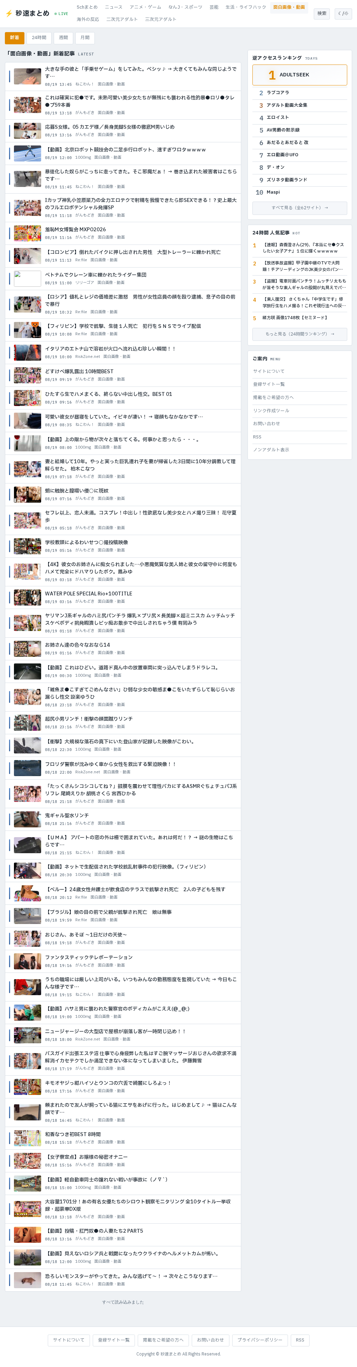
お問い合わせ (266, 424)
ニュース (114, 7)
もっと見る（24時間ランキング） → (300, 334)
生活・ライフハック (246, 7)
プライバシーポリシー (260, 1340)
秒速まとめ (170, 1354)
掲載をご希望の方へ (273, 398)
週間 (63, 38)
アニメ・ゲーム (145, 7)
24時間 (39, 38)
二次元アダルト (122, 19)
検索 (321, 13)
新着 (14, 38)
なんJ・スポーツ (185, 7)
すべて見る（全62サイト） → (300, 208)
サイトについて (269, 371)
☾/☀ (343, 13)
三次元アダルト (161, 19)
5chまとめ (87, 7)
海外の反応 (88, 19)
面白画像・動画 (289, 7)
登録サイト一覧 (269, 384)
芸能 (214, 7)
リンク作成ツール (271, 411)
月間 (85, 38)
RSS (257, 437)
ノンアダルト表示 (271, 450)
